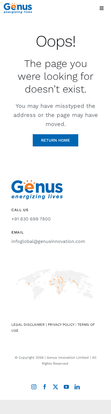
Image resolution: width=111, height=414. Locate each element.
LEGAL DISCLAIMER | (29, 325)
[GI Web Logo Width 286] (18, 5)
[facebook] (44, 386)
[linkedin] (77, 386)
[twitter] (55, 386)
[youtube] (66, 386)
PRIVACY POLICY (61, 325)
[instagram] (33, 386)
